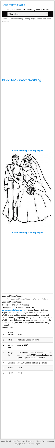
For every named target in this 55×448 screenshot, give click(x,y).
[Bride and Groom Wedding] (27, 230)
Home (5, 19)
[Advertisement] (27, 50)
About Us (4, 441)
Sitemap (50, 441)
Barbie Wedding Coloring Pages (23, 19)
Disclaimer (30, 441)
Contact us (21, 441)
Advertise (12, 441)
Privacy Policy (41, 441)
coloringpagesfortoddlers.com (14, 310)
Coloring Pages (14, 5)
